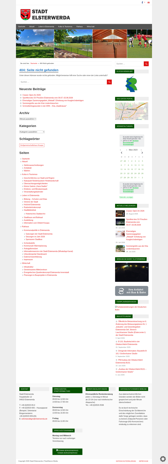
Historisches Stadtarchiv (35, 214)
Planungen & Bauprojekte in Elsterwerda (40, 275)
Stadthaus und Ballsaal (33, 217)
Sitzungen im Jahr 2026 (35, 237)
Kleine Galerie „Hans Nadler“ (35, 186)
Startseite (21, 26)
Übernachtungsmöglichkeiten (36, 183)
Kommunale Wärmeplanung (35, 246)
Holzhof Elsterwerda (32, 205)
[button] (163, 459)
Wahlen (27, 171)
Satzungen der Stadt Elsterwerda (39, 234)
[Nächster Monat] (142, 152)
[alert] (132, 188)
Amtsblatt (27, 168)
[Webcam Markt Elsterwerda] (132, 281)
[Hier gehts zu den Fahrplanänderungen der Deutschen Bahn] (132, 310)
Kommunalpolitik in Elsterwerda (37, 230)
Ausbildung (28, 220)
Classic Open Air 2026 (32, 95)
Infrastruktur (28, 267)
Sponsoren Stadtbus (34, 239)
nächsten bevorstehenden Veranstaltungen (131, 142)
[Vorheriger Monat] (121, 152)
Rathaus (79, 26)
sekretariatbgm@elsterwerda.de (34, 419)
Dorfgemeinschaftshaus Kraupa (31, 145)
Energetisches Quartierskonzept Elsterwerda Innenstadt (46, 272)
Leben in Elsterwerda (46, 26)
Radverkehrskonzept (32, 207)
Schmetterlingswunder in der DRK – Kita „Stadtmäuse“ (45, 106)
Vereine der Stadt (31, 202)
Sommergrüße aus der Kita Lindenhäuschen (40, 103)
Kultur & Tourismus (65, 26)
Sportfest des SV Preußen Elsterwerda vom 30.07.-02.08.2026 (48, 98)
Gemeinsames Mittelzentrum (35, 270)
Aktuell (31, 26)
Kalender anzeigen (126, 197)
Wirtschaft (90, 26)
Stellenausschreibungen (34, 165)
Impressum (28, 260)
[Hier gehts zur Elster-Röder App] (131, 92)
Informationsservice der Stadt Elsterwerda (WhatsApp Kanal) (48, 251)
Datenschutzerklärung (33, 257)
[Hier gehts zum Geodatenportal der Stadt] (131, 119)
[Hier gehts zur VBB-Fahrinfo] (131, 295)
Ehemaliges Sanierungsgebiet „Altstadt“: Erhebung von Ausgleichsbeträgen (53, 100)
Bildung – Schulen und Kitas (35, 199)
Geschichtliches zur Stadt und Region (39, 178)
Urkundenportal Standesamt (35, 254)
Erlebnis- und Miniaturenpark (35, 189)
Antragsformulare (31, 249)
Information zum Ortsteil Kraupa (36, 223)
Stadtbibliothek (30, 210)
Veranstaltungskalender (33, 192)
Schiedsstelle (29, 243)
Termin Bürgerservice (67, 453)
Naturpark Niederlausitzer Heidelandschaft (41, 181)
